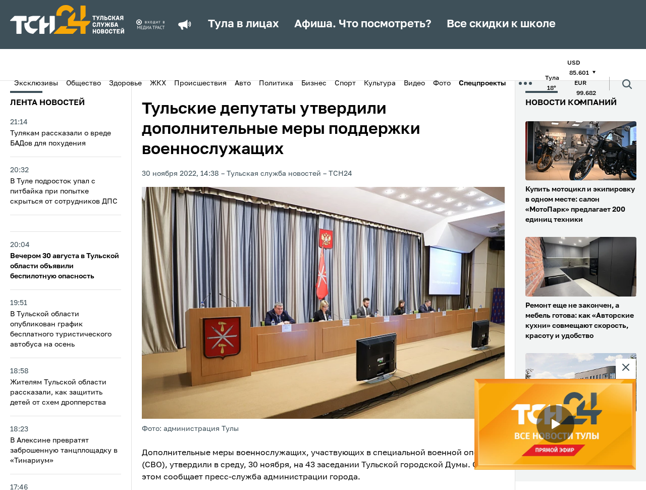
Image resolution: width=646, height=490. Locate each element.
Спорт (345, 83)
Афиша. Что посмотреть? (363, 24)
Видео (414, 83)
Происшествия (200, 83)
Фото (442, 83)
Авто (243, 83)
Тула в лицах (243, 24)
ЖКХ (158, 83)
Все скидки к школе (501, 24)
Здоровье (125, 83)
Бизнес (314, 83)
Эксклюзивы (36, 83)
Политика (276, 83)
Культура (380, 83)
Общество (83, 83)
